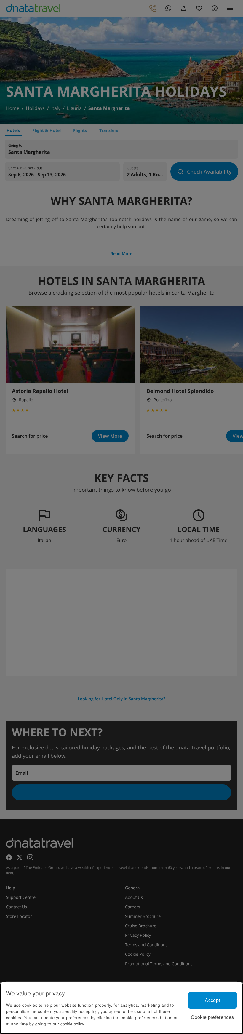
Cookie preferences (212, 1017)
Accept (212, 1000)
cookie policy (72, 1024)
